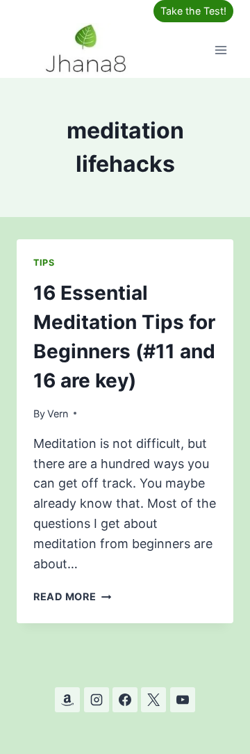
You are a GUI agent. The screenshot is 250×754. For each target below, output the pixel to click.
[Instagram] (96, 699)
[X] (153, 699)
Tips (44, 262)
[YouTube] (182, 699)
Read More (72, 596)
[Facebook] (125, 699)
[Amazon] (67, 699)
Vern (57, 413)
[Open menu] (220, 50)
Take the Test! (193, 11)
